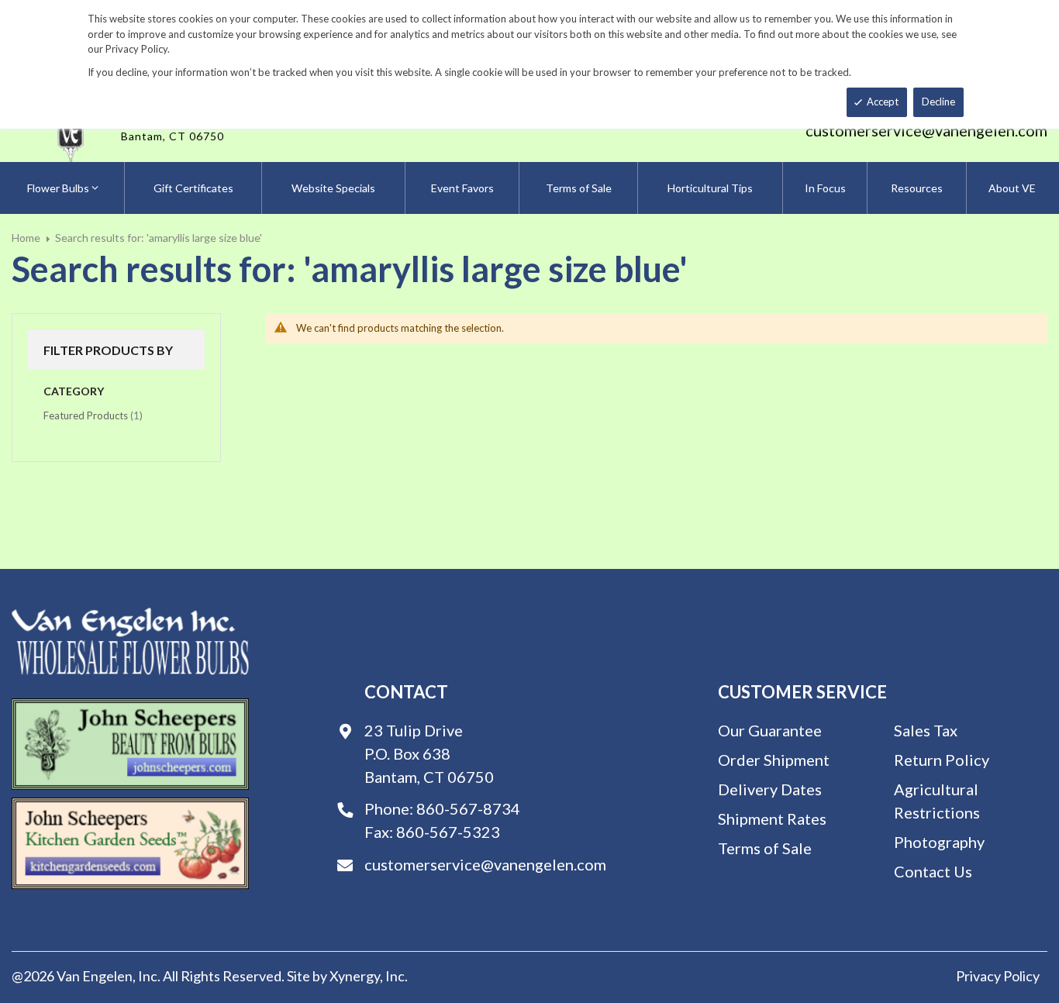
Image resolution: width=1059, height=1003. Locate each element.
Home (26, 237)
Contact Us (933, 871)
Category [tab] (73, 391)
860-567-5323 (448, 831)
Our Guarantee (770, 730)
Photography (939, 841)
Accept (883, 101)
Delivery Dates (770, 789)
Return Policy (941, 759)
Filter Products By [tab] (108, 350)
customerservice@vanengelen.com (926, 130)
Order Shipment (774, 759)
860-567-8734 (468, 808)
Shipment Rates (772, 818)
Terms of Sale (765, 848)
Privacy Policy (998, 975)
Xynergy (354, 975)
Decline (938, 101)
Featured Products (93, 415)
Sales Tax (925, 730)
